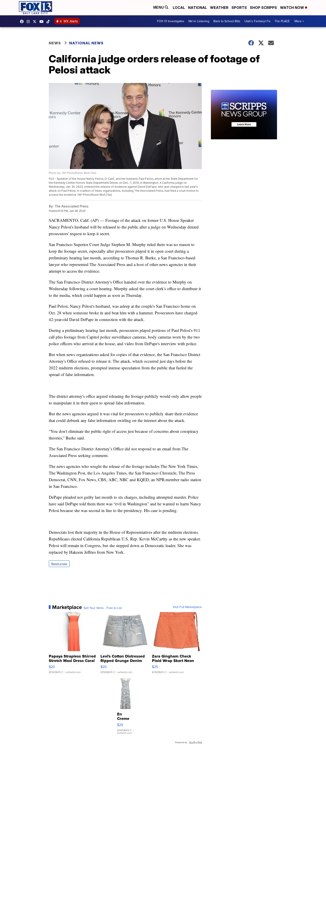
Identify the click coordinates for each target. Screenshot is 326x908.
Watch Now (292, 7)
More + (299, 21)
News (55, 43)
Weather (219, 7)
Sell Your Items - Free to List (103, 608)
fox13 (36, 21)
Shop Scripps (263, 7)
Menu (159, 7)
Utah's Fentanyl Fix (257, 21)
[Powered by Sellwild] (195, 742)
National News (86, 43)
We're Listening (198, 21)
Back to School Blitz (226, 21)
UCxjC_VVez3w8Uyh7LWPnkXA (42, 21)
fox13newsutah (23, 21)
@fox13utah (49, 21)
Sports (239, 7)
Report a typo (59, 564)
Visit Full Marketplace (187, 607)
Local (179, 7)
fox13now (29, 21)
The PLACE (282, 21)
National (197, 7)
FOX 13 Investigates (170, 21)
